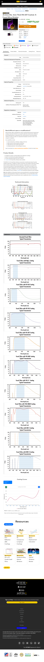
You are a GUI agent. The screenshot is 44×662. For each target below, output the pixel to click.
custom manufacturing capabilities (21, 148)
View (23, 114)
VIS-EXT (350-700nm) (6, 482)
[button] (26, 10)
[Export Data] (39, 487)
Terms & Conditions (16, 634)
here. (37, 148)
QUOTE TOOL (21, 593)
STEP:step (17, 45)
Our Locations (22, 612)
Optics (12, 8)
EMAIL (22, 590)
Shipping (21, 616)
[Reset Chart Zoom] (6, 487)
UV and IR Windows (25, 8)
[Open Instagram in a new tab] (35, 643)
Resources (39, 51)
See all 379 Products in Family (20, 10)
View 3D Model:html (8, 45)
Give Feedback (21, 621)
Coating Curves (32, 51)
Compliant (24, 112)
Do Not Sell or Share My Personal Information (23, 635)
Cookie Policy (10, 634)
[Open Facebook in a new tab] (19, 643)
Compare (30, 41)
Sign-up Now (22, 602)
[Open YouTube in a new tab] (27, 643)
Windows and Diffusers (17, 8)
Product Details (14, 51)
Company (21, 608)
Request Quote (25, 37)
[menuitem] (2, 1)
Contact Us (25, 6)
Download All (16, 47)
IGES (30, 45)
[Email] (25, 10)
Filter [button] (6, 524)
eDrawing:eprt (35, 45)
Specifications (6, 51)
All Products (8, 8)
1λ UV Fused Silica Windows (33, 8)
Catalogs (22, 625)
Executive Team (21, 610)
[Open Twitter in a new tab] (23, 643)
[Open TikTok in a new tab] (39, 643)
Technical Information (22, 51)
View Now (9, 541)
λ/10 (9, 159)
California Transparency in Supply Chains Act (10, 636)
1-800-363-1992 (20, 583)
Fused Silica (25, 86)
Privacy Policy (5, 634)
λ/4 (6, 159)
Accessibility (21, 634)
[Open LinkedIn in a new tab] (31, 643)
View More (7, 567)
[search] (22, 4)
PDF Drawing (23, 45)
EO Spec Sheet (8, 47)
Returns (21, 618)
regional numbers (23, 584)
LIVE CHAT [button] (22, 587)
